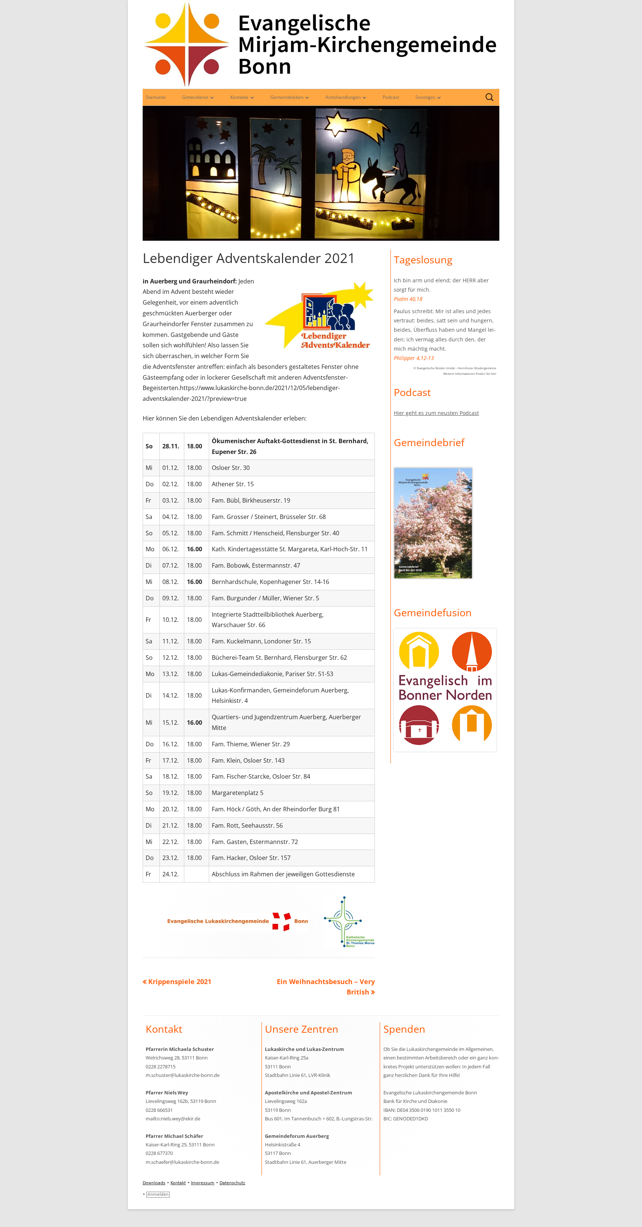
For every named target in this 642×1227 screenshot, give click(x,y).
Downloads (154, 1183)
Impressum (202, 1183)
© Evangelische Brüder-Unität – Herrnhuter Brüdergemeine (455, 368)
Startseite (156, 97)
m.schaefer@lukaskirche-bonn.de (182, 1162)
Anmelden (158, 1194)
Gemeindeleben (287, 97)
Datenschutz (232, 1183)
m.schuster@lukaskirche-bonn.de (183, 1075)
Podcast (391, 97)
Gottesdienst (195, 97)
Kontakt (178, 1183)
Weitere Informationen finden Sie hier (469, 373)
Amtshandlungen (343, 97)
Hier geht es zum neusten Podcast (436, 412)
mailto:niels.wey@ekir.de (173, 1118)
